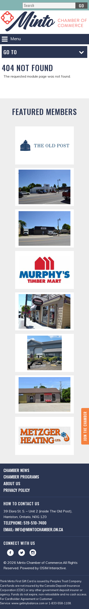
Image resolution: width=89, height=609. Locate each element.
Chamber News (16, 470)
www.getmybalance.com (27, 603)
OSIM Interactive (53, 568)
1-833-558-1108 (60, 603)
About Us (11, 483)
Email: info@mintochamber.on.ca (33, 529)
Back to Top (44, 91)
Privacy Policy (16, 490)
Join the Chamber (85, 426)
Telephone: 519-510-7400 (24, 523)
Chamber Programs (21, 476)
